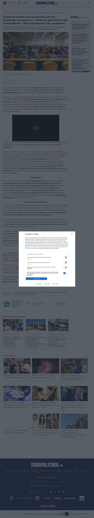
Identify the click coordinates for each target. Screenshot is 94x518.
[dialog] (47, 259)
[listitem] (47, 254)
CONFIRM (36, 278)
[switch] (65, 257)
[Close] (72, 234)
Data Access (47, 283)
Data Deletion (39, 283)
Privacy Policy (55, 283)
